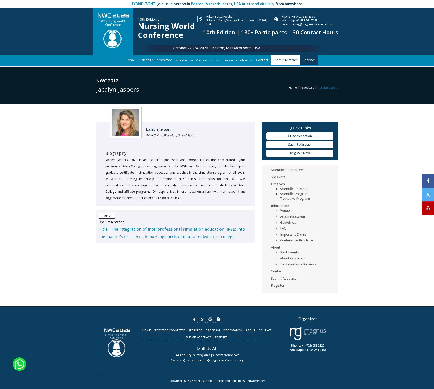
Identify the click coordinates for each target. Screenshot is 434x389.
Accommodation (292, 216)
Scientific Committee (155, 60)
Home (130, 60)
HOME (146, 330)
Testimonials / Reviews (298, 264)
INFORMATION (232, 330)
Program (203, 60)
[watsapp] (19, 364)
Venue (285, 210)
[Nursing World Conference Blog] (210, 319)
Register (278, 285)
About (245, 60)
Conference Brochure (296, 240)
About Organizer (293, 258)
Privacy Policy (256, 381)
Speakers (183, 60)
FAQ (283, 228)
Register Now (300, 153)
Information (225, 60)
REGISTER (221, 337)
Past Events (289, 252)
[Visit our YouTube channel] (428, 208)
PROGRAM (213, 330)
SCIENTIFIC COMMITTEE (169, 330)
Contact (262, 60)
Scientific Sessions (294, 188)
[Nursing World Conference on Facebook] (194, 319)
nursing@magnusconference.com (311, 24)
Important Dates (293, 234)
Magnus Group (203, 381)
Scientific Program (294, 193)
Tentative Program (295, 198)
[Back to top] (423, 380)
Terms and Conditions (230, 381)
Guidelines (288, 222)
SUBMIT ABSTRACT (198, 337)
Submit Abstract (299, 144)
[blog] (218, 319)
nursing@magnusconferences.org (220, 360)
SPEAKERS (195, 330)
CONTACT (265, 330)
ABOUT (250, 330)
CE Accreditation (300, 136)
